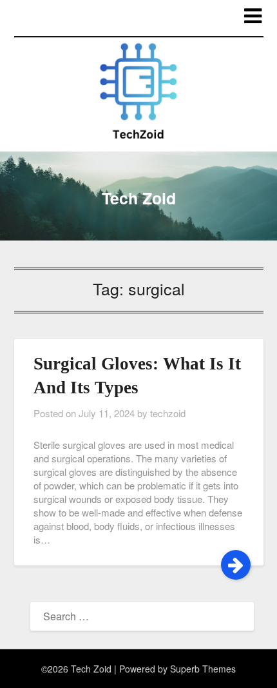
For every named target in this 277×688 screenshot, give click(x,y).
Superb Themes (203, 668)
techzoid (168, 413)
